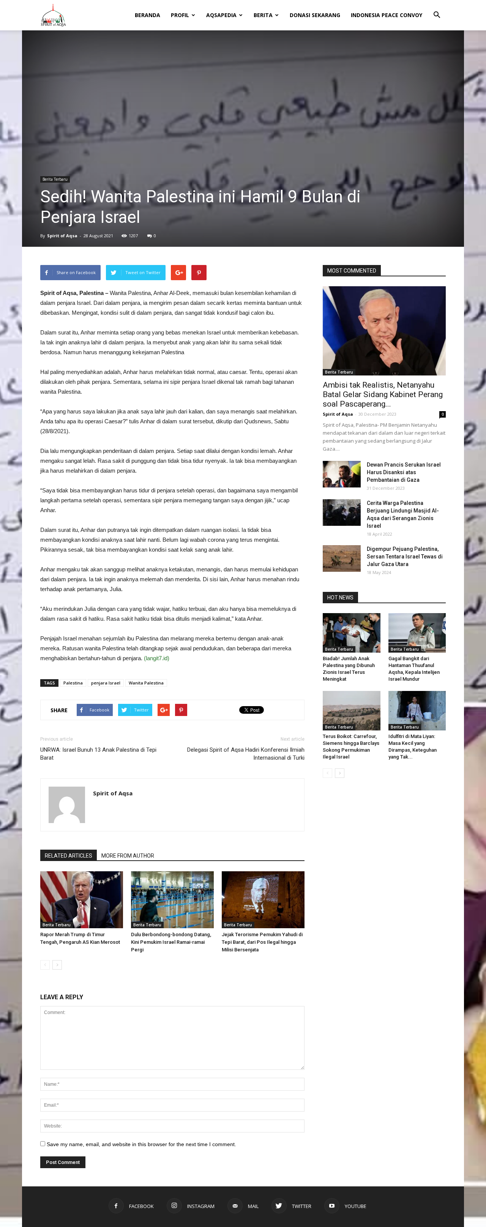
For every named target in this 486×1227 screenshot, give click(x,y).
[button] (437, 10)
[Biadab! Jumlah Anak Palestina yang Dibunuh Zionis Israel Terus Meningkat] (351, 633)
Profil (180, 15)
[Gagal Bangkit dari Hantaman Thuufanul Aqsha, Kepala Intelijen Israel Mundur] (417, 633)
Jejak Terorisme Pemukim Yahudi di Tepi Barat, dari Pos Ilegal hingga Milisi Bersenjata (262, 942)
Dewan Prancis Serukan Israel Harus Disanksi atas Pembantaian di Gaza (404, 472)
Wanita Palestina (146, 683)
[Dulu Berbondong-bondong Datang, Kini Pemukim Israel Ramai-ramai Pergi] (172, 899)
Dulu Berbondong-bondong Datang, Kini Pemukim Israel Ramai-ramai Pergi (171, 942)
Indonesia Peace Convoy (386, 15)
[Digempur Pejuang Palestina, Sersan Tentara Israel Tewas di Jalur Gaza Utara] (342, 558)
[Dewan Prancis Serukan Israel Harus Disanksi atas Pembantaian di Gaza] (342, 474)
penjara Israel (105, 683)
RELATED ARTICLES (68, 856)
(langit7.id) (156, 658)
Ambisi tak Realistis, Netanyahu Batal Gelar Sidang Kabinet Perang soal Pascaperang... (383, 394)
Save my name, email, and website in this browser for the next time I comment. (141, 1144)
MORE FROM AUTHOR (127, 856)
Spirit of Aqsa (62, 235)
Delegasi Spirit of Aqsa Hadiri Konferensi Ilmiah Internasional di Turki (246, 753)
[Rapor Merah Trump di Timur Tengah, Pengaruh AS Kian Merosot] (81, 899)
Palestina (73, 683)
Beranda (147, 15)
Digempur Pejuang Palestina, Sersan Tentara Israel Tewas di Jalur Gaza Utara (405, 556)
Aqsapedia (221, 15)
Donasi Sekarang (315, 15)
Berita (263, 15)
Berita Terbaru (55, 179)
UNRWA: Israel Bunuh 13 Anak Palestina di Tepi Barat (98, 753)
